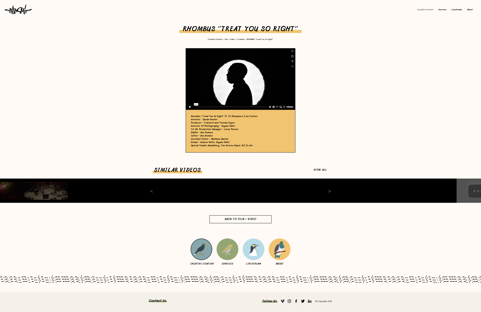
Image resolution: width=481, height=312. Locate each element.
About (470, 9)
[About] (280, 249)
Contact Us (157, 301)
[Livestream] (254, 249)
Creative (240, 39)
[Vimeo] (282, 301)
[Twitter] (303, 301)
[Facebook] (296, 301)
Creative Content (425, 9)
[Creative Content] (201, 249)
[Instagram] (289, 301)
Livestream (456, 9)
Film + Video (230, 39)
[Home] (18, 14)
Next (329, 191)
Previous (151, 191)
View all (320, 170)
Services (442, 9)
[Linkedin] (310, 301)
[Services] (227, 249)
